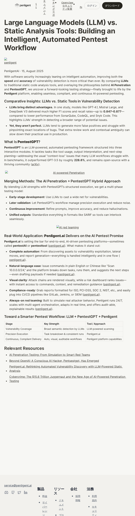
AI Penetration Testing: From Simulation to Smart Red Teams (49, 354)
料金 (44, 496)
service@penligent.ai (18, 485)
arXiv (35, 164)
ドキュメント (61, 504)
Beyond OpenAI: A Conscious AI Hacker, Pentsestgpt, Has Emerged (54, 360)
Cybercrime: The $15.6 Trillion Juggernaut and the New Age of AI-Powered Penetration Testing (67, 379)
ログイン (92, 5)
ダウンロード (112, 5)
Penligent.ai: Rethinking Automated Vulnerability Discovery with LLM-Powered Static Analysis (66, 368)
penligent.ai (56, 245)
